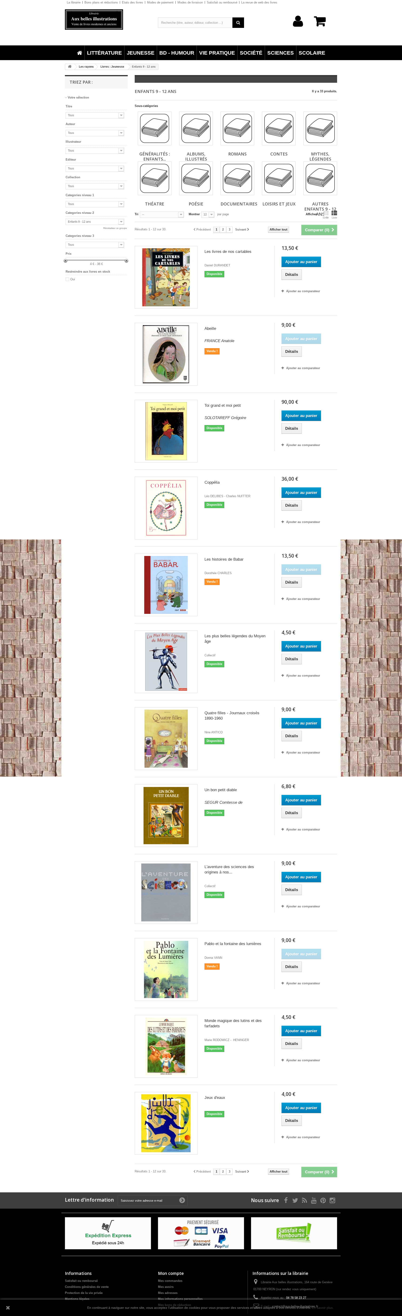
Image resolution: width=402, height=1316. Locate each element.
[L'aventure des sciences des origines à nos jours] (166, 892)
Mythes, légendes (320, 156)
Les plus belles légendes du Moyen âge (234, 639)
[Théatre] (154, 178)
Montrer (194, 214)
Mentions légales (77, 1299)
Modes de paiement (160, 2)
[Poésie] (196, 178)
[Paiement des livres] (201, 1233)
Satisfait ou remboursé (222, 2)
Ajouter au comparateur (303, 291)
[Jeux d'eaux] (166, 1123)
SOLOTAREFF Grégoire (225, 418)
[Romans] (237, 128)
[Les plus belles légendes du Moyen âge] (166, 662)
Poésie (196, 204)
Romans (237, 154)
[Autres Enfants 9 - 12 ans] (320, 178)
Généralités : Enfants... (154, 156)
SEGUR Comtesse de (223, 802)
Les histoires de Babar (224, 559)
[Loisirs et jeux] (279, 178)
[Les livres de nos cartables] (166, 277)
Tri (136, 214)
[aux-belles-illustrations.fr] (108, 19)
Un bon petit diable (220, 790)
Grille (326, 217)
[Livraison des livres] (108, 1233)
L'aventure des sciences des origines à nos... (229, 869)
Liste (334, 217)
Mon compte (171, 1273)
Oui (72, 279)
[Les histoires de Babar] (166, 585)
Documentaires (239, 204)
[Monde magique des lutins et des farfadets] (166, 1046)
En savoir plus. (323, 1307)
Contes (279, 154)
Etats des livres (132, 2)
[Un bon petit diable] (166, 816)
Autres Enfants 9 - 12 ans (320, 209)
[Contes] (279, 128)
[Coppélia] (166, 508)
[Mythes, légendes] (320, 128)
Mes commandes (170, 1281)
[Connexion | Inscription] (298, 28)
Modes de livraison (190, 2)
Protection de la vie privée (84, 1293)
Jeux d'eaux (214, 1097)
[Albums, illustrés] (196, 128)
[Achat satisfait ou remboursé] (294, 1233)
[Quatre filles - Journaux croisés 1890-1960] (166, 739)
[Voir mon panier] (322, 23)
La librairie (73, 2)
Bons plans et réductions (101, 2)
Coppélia (212, 482)
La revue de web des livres (259, 2)
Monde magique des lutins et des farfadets (233, 1023)
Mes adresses (168, 1293)
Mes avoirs (166, 1287)
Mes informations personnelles (180, 1299)
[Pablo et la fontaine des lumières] (166, 969)
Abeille (210, 328)
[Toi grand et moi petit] (166, 431)
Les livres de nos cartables (227, 251)
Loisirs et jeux (278, 204)
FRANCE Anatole (219, 341)
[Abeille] (166, 354)
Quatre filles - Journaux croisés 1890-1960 (231, 716)
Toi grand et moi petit (222, 405)
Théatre (154, 204)
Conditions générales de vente (87, 1287)
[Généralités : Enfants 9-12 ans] (154, 128)
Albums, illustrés (196, 156)
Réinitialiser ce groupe (115, 228)
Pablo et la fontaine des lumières (232, 944)
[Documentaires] (237, 178)
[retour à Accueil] (69, 67)
